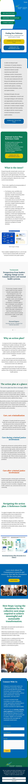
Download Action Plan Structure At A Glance (14, 556)
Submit (7, 750)
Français (25, 2)
